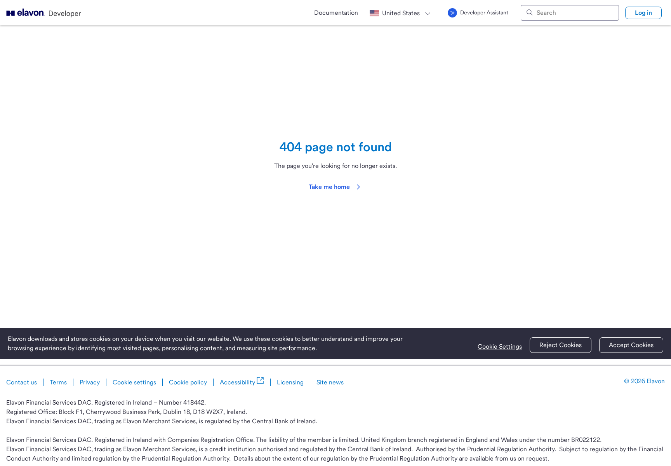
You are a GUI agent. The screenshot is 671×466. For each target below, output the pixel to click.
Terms (58, 382)
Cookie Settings (500, 346)
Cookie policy (188, 382)
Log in (643, 12)
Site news (330, 382)
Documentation (336, 12)
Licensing (290, 382)
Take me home (329, 186)
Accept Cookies (631, 345)
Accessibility (237, 382)
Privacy (90, 382)
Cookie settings (134, 382)
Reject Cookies (560, 345)
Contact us (21, 382)
